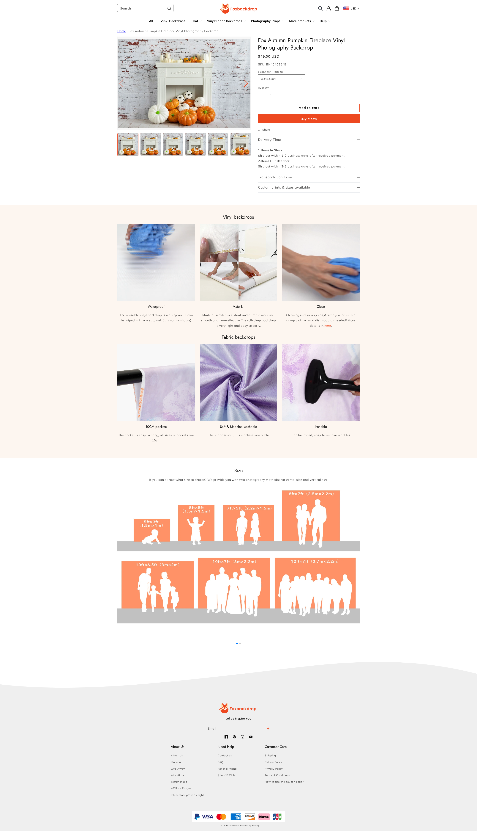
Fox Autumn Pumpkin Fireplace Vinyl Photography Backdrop (174, 31)
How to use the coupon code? (284, 781)
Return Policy (273, 762)
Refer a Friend (227, 768)
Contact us (225, 755)
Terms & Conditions (277, 775)
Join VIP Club (226, 775)
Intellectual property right (187, 795)
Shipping (270, 755)
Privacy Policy (273, 768)
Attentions (177, 775)
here (327, 325)
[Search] (169, 8)
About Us (177, 755)
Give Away (178, 768)
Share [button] (266, 129)
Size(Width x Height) (270, 71)
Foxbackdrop (232, 825)
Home (121, 31)
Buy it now (309, 119)
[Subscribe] (268, 728)
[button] (246, 83)
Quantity (263, 87)
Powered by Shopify (249, 825)
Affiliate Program (182, 788)
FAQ (220, 762)
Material (176, 762)
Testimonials (179, 781)
